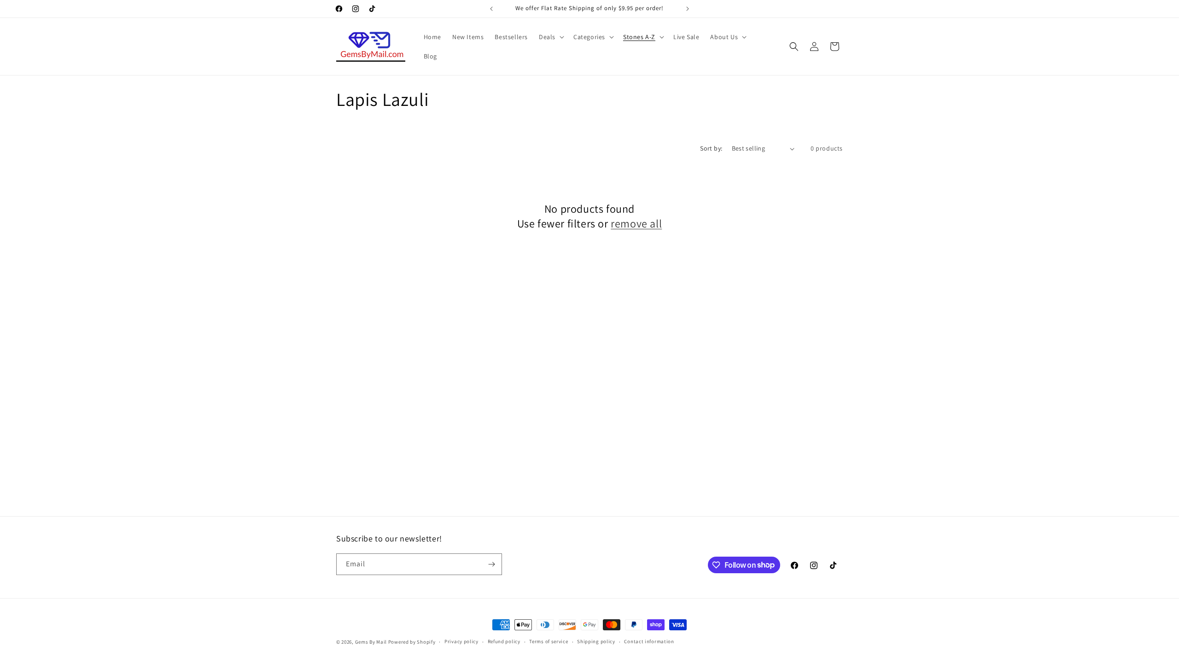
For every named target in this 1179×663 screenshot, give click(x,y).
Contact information (649, 641)
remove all (636, 223)
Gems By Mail (371, 642)
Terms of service (548, 641)
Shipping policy (596, 641)
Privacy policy (461, 641)
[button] (550, 37)
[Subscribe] (491, 564)
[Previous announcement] (491, 8)
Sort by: (711, 148)
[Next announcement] (687, 8)
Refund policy (504, 641)
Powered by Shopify (412, 642)
